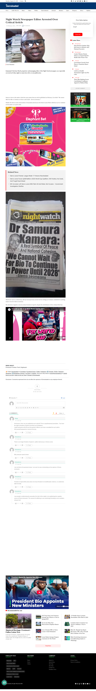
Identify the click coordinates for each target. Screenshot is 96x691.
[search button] (25, 1)
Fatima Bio (16, 676)
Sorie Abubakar (10, 64)
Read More (48, 645)
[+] (37, 407)
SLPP (14, 668)
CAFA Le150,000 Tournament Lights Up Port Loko (81, 72)
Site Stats (51, 665)
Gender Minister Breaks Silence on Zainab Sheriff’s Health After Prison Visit (81, 55)
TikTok (55, 371)
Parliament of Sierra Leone (12, 674)
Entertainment (44, 10)
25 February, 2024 (10, 25)
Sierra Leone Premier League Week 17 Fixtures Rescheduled (29, 176)
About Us (51, 660)
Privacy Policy (73, 660)
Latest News (76, 40)
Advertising (52, 662)
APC (15, 660)
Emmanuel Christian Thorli (13, 367)
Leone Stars (9, 676)
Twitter (38, 371)
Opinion (88, 10)
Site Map (51, 664)
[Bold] (17, 408)
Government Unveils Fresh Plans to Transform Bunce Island (81, 64)
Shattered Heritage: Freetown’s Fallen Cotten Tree (18, 631)
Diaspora (74, 10)
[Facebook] (71, 1)
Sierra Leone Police (11, 663)
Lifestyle (54, 10)
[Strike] (23, 408)
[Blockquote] (29, 408)
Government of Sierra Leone (13, 666)
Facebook (23, 371)
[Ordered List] (25, 408)
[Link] (34, 408)
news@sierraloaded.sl (56, 373)
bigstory (8, 668)
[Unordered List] (27, 408)
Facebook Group (30, 371)
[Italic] (19, 408)
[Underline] (21, 408)
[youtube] (84, 1)
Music (23, 10)
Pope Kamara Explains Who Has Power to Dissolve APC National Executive (81, 47)
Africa (81, 10)
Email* (75, 27)
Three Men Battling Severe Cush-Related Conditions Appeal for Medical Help (81, 81)
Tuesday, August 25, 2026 (12, 1)
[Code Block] (31, 408)
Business (61, 10)
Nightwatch (24, 367)
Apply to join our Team (21, 375)
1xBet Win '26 (15, 10)
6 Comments (27, 25)
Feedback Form (52, 669)
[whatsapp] (86, 1)
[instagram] (73, 1)
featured (19, 668)
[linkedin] (82, 1)
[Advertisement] (63, 5)
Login (63, 398)
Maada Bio (9, 660)
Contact (21, 1)
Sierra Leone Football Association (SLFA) (15, 671)
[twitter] (78, 1)
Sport (67, 10)
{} (35, 407)
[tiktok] (75, 1)
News (7, 10)
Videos (29, 10)
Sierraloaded (14, 371)
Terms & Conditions (75, 662)
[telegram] (80, 1)
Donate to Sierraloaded (33, 375)
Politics (36, 10)
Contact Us (51, 667)
